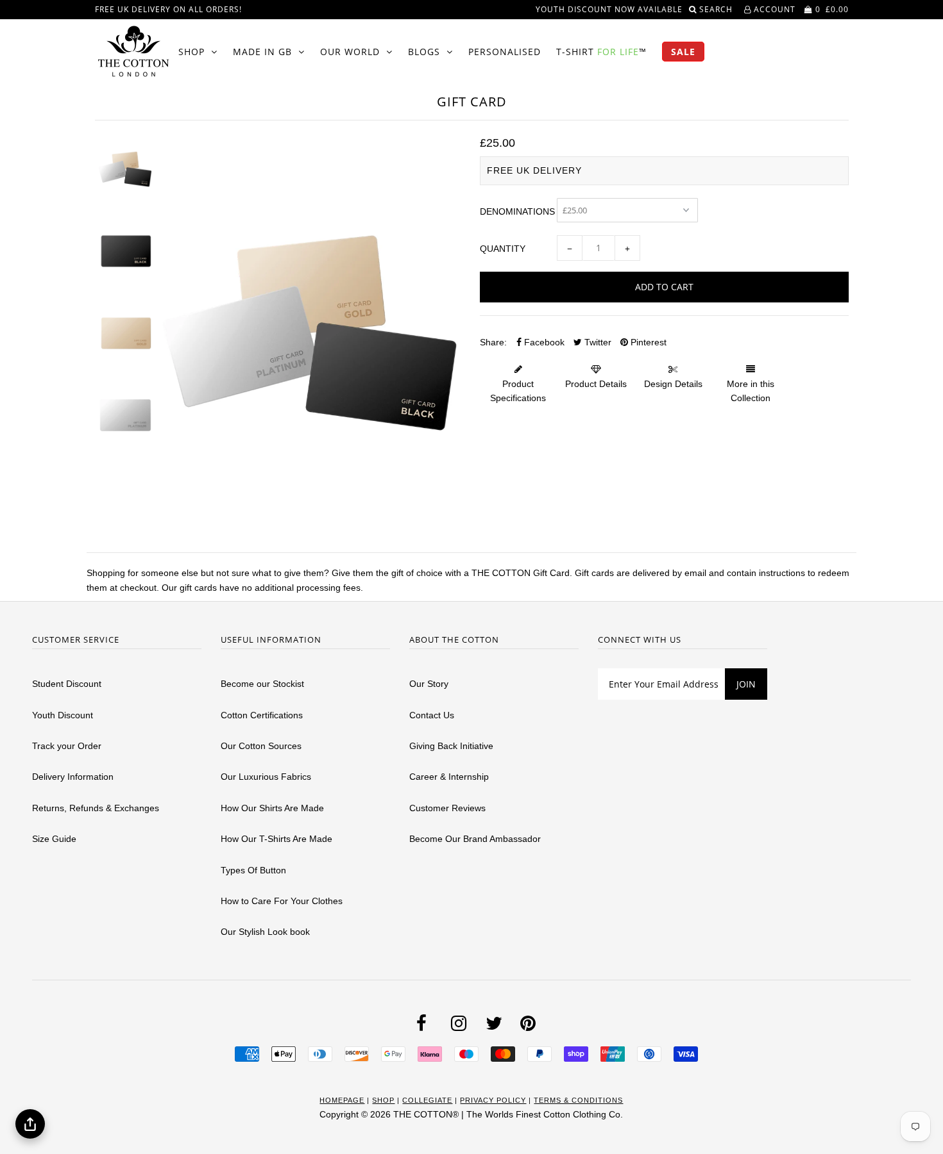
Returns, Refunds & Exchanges (95, 808)
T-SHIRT (601, 51)
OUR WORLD (350, 51)
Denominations (517, 211)
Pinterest (647, 342)
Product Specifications (518, 391)
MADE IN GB (262, 51)
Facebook (543, 342)
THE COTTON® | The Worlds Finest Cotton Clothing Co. (508, 1114)
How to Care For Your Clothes (282, 901)
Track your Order (66, 746)
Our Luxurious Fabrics (266, 776)
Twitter (596, 342)
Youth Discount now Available (609, 9)
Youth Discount (62, 715)
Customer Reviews (447, 808)
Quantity (502, 248)
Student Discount (66, 684)
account (773, 9)
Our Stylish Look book (265, 932)
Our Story (428, 684)
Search (717, 9)
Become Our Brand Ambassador (475, 839)
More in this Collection (750, 391)
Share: (493, 342)
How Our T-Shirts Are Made (276, 839)
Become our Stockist (262, 684)
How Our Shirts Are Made (272, 808)
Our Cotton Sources (261, 746)
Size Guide (54, 839)
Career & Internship (449, 776)
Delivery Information (73, 776)
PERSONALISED (504, 51)
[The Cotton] (133, 51)
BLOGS (424, 51)
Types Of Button (253, 870)
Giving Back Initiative (451, 746)
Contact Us (431, 715)
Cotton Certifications (262, 715)
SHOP (191, 51)
